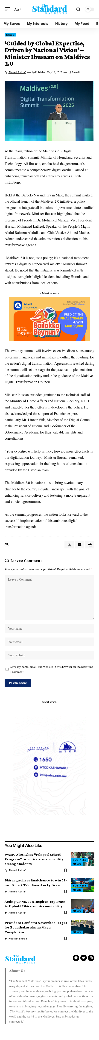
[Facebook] (76, 958)
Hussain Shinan (18, 938)
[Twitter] (83, 958)
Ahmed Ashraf (17, 72)
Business (80, 859)
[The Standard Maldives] (49, 9)
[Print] (89, 544)
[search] (78, 9)
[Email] (79, 544)
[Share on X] (69, 544)
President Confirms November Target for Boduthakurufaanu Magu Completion (36, 927)
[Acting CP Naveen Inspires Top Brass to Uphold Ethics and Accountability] (82, 906)
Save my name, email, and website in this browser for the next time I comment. (51, 669)
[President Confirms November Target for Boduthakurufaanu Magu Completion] (82, 927)
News (10, 34)
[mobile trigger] (8, 9)
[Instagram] (91, 958)
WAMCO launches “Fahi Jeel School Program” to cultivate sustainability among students (34, 859)
